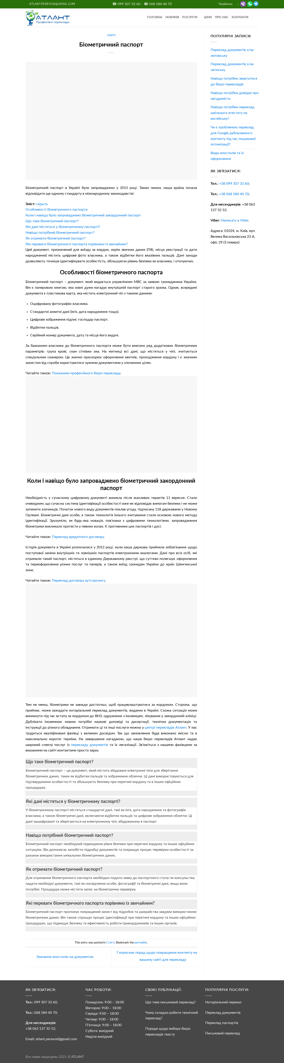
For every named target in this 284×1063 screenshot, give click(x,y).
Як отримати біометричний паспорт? (64, 869)
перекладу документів (89, 745)
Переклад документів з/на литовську (232, 52)
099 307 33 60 (45, 1002)
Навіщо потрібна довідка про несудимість (234, 95)
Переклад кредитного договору (78, 537)
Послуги (189, 17)
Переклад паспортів (221, 1023)
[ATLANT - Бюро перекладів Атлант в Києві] (48, 17)
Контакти (240, 17)
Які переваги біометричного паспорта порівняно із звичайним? (90, 903)
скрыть (42, 204)
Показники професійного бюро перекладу (86, 373)
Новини (172, 17)
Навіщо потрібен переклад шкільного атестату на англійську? (232, 112)
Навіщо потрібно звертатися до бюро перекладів (234, 81)
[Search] (257, 17)
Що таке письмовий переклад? (170, 1002)
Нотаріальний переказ (223, 1002)
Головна (154, 17)
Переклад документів (223, 1012)
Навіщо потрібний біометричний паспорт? (69, 835)
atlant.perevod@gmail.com (56, 1039)
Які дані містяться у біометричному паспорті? (73, 801)
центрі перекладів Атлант (165, 727)
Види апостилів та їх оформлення (227, 156)
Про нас (222, 17)
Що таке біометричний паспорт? (59, 762)
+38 (234, 183)
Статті (111, 35)
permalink (140, 942)
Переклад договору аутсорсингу (78, 580)
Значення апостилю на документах (64, 957)
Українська (225, 4)
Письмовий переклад (222, 1033)
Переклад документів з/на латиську (232, 67)
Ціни (208, 17)
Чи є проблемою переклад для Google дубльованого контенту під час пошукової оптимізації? (233, 136)
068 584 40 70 (45, 1012)
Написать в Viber (234, 220)
